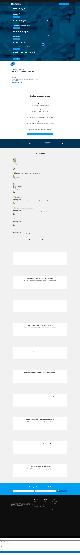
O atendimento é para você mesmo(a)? (6, 545)
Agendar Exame (16, 58)
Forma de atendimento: (3, 548)
